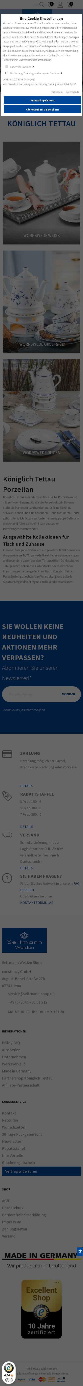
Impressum (57, 91)
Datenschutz (72, 91)
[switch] (8, 1380)
